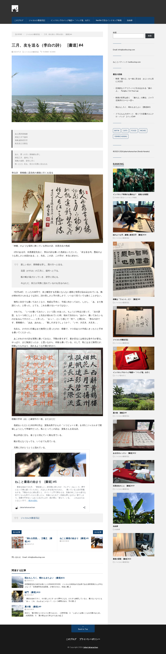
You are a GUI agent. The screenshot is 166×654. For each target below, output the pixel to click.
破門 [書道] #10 (32, 592)
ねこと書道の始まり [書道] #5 (74, 538)
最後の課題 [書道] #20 (122, 559)
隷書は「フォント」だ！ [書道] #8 (126, 299)
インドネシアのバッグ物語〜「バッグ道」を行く (71, 20)
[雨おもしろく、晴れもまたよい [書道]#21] (17, 582)
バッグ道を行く (120, 375)
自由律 (129, 20)
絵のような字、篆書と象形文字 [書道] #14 (129, 235)
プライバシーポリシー (89, 639)
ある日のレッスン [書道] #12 (124, 453)
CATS (125, 131)
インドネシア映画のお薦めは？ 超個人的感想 (130, 194)
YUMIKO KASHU (49, 52)
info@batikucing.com (36, 557)
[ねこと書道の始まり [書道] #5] (97, 542)
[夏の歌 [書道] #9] (17, 611)
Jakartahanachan (90, 647)
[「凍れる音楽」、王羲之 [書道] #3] (17, 542)
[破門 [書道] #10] (17, 596)
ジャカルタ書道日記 (37, 20)
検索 (115, 32)
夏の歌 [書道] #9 (33, 606)
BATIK (116, 131)
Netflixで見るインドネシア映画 (109, 20)
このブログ (18, 20)
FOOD (133, 131)
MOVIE (143, 131)
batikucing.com (134, 62)
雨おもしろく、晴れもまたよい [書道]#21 (45, 577)
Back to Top (83, 629)
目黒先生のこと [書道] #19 (123, 486)
